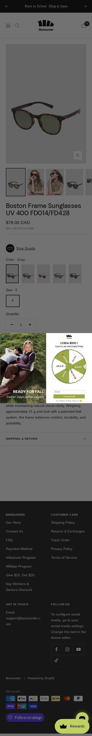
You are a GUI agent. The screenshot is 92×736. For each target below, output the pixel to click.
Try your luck (69, 396)
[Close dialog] (3, 335)
